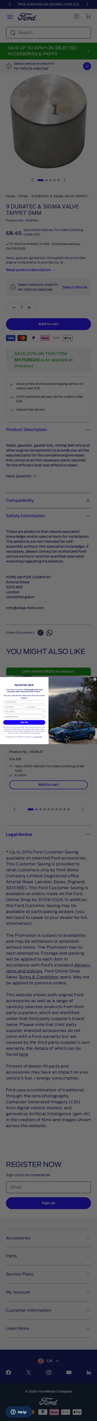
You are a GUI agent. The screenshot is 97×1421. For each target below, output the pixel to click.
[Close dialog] (95, 679)
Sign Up (24, 722)
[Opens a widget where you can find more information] (18, 1412)
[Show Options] (43, 711)
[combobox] (23, 711)
